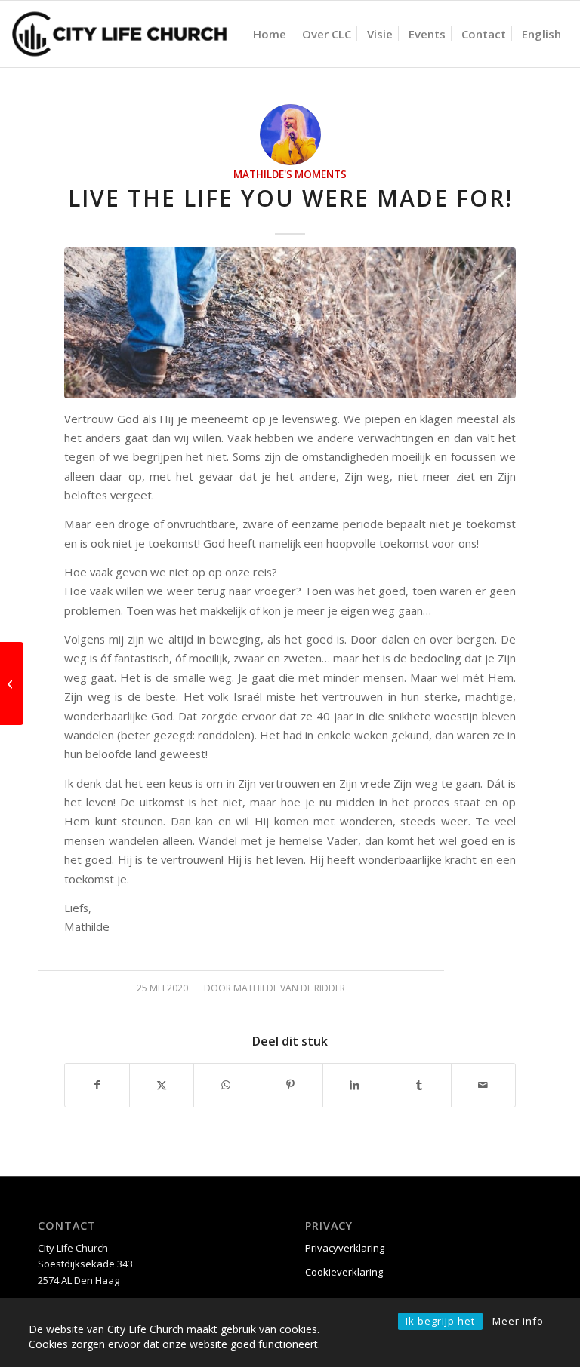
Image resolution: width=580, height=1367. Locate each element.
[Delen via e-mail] (483, 1085)
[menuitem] (269, 34)
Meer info (518, 1321)
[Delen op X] (161, 1085)
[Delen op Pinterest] (290, 1085)
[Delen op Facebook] (97, 1085)
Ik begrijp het (440, 1321)
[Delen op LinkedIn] (355, 1085)
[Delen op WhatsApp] (226, 1085)
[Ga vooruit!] (11, 683)
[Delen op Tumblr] (419, 1085)
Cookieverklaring (344, 1272)
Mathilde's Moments (290, 174)
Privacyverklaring (344, 1248)
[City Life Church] (119, 34)
